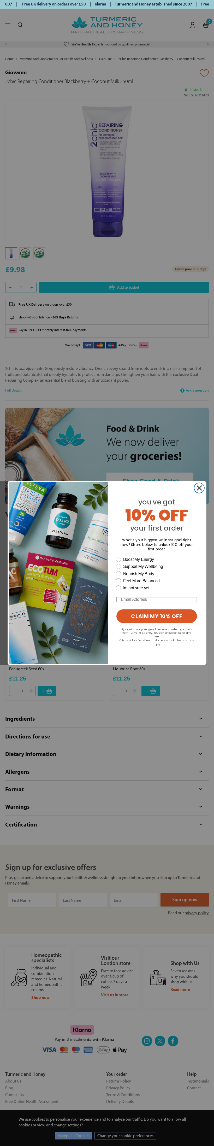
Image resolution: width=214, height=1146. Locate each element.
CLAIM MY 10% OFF (156, 616)
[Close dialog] (199, 488)
